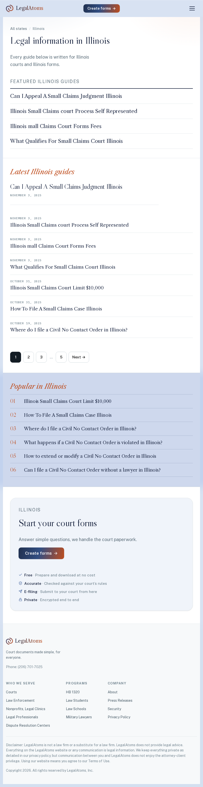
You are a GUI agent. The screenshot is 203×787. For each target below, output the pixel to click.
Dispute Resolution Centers (28, 725)
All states (18, 28)
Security (114, 709)
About (113, 692)
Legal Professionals (22, 717)
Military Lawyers (79, 717)
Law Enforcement (20, 700)
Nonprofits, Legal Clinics (25, 709)
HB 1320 (73, 692)
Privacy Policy (119, 717)
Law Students (77, 700)
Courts (11, 692)
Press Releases (120, 700)
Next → (78, 357)
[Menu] (192, 8)
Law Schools (76, 709)
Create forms (101, 8)
